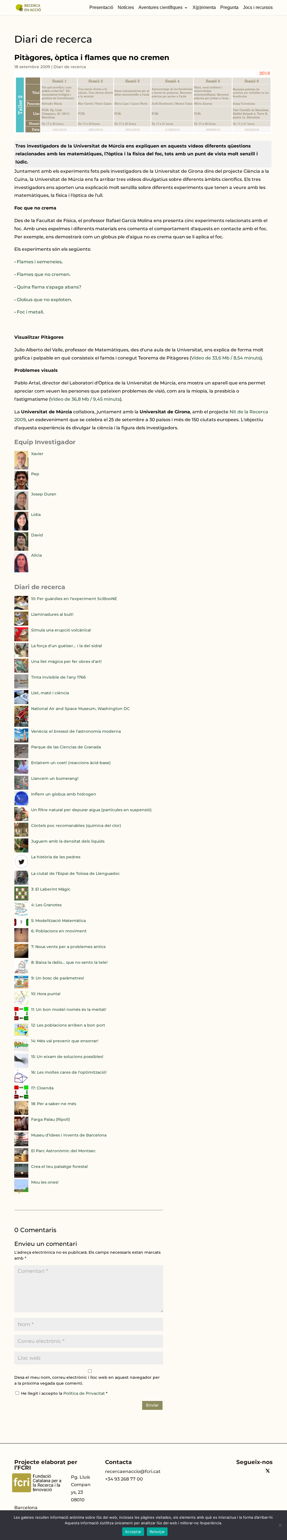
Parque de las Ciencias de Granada (66, 747)
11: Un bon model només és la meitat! (68, 1009)
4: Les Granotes (46, 904)
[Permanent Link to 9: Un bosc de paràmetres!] (21, 987)
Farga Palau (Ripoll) (50, 1119)
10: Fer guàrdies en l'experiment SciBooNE (74, 598)
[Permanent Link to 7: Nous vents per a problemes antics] (21, 956)
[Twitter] (267, 1471)
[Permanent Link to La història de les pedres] (21, 867)
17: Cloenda (42, 1088)
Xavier (37, 453)
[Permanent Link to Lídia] (21, 529)
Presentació (101, 8)
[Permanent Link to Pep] (21, 488)
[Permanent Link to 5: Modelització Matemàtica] (21, 925)
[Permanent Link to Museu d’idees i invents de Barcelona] (21, 1144)
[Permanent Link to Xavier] (21, 468)
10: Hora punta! (46, 993)
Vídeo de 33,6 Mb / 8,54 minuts (225, 358)
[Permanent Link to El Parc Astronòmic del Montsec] (21, 1160)
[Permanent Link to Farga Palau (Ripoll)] (21, 1129)
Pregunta (229, 8)
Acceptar (133, 1531)
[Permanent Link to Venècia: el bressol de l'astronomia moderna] (21, 741)
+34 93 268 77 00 (124, 1479)
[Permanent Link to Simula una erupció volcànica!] (21, 639)
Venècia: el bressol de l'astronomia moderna (76, 731)
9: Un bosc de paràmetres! (57, 978)
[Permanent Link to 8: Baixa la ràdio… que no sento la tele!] (21, 972)
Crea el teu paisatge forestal (59, 1166)
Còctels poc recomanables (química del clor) (76, 825)
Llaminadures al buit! (52, 614)
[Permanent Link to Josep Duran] (21, 508)
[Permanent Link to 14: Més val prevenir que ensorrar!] (21, 1050)
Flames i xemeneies (39, 261)
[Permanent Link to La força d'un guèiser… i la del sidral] (21, 655)
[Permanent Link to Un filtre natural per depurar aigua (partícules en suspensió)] (21, 819)
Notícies (126, 8)
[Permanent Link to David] (21, 549)
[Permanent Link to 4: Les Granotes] (21, 914)
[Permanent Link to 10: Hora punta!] (21, 1003)
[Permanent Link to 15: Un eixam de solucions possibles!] (21, 1066)
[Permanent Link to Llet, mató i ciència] (21, 702)
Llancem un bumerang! (54, 778)
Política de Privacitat (84, 1393)
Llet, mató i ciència (50, 692)
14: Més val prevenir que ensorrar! (64, 1040)
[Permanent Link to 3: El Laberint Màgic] (21, 899)
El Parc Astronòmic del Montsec (63, 1150)
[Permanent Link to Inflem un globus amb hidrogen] (21, 803)
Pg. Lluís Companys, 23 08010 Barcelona (52, 1492)
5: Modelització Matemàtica (58, 920)
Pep (35, 473)
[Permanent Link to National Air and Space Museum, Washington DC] (21, 725)
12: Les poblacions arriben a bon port (68, 1025)
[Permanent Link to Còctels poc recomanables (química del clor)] (21, 835)
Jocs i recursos (258, 8)
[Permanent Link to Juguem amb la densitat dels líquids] (21, 851)
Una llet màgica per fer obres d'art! (66, 661)
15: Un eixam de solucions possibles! (67, 1056)
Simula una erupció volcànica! (61, 630)
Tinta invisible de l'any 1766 (58, 677)
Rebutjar (157, 1531)
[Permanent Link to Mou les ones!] (21, 1192)
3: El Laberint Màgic (50, 889)
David (37, 535)
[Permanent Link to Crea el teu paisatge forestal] (21, 1176)
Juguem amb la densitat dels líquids (68, 841)
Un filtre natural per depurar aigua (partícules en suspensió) (91, 809)
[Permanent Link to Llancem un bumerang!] (21, 788)
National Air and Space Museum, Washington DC (80, 708)
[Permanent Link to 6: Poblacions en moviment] (21, 940)
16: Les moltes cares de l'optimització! (69, 1072)
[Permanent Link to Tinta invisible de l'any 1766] (21, 687)
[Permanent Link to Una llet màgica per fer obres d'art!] (21, 671)
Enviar (152, 1405)
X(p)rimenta (204, 8)
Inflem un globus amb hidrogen (63, 794)
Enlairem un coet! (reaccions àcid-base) (71, 762)
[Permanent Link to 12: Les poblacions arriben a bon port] (21, 1035)
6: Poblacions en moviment (59, 930)
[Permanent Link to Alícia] (21, 570)
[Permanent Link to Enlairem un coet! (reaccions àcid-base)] (21, 772)
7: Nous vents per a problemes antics (68, 946)
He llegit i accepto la (64, 1393)
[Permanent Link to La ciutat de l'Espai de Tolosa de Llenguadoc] (21, 883)
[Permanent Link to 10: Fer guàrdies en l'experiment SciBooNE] (21, 608)
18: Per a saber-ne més (53, 1103)
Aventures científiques (160, 8)
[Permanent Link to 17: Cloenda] (21, 1097)
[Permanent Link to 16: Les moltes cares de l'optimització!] (21, 1082)
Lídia (36, 514)
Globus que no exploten (44, 299)
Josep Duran (43, 494)
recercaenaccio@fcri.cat (133, 1471)
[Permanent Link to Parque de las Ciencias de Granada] (21, 756)
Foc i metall (30, 312)
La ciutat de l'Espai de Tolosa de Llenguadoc (75, 873)
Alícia (36, 555)
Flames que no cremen (43, 274)
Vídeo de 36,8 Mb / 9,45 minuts (85, 399)
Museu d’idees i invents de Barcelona (69, 1135)
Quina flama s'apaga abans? (49, 287)
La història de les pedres (55, 856)
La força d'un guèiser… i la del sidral (66, 645)
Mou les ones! (45, 1182)
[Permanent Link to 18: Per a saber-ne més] (21, 1113)
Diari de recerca (70, 66)
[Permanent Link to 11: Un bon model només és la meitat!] (21, 1019)
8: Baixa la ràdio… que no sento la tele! (69, 962)
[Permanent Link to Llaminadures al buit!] (21, 624)
